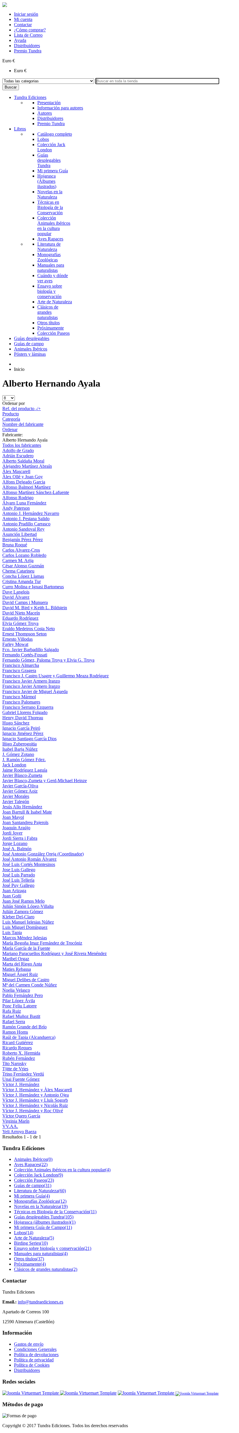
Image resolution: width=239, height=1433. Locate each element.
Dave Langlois (15, 591)
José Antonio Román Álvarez (29, 859)
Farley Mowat (15, 644)
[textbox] (157, 81)
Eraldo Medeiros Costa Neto (28, 628)
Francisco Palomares (21, 701)
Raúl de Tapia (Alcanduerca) (28, 1037)
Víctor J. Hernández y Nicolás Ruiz (35, 1105)
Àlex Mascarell (16, 471)
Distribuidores (27, 45)
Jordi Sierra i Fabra (19, 838)
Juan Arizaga (14, 890)
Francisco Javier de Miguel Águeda (35, 691)
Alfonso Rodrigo (18, 497)
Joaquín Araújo (16, 827)
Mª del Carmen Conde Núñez (29, 984)
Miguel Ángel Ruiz (20, 974)
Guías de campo (32, 1185)
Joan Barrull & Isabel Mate (27, 812)
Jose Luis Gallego (18, 869)
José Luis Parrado (18, 874)
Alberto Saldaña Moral (23, 460)
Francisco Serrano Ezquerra (27, 707)
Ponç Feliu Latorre (19, 1005)
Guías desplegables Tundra (43, 1216)
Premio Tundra (27, 50)
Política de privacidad (34, 1359)
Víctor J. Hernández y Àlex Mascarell (37, 1089)
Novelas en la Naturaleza (41, 1206)
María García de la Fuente (26, 948)
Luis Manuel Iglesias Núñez (28, 922)
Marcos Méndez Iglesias (24, 937)
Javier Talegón (15, 801)
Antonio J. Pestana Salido (26, 518)
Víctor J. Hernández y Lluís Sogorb (35, 1100)
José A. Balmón (16, 848)
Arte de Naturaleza (34, 1237)
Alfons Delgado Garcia (23, 481)
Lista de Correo (28, 35)
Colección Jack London (38, 1174)
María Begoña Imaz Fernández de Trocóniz (42, 942)
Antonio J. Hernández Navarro (30, 513)
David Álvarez (15, 597)
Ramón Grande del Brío (24, 1026)
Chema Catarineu (18, 570)
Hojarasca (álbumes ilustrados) (44, 1222)
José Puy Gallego (18, 885)
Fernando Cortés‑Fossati (24, 654)
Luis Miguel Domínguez (25, 927)
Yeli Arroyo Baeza (19, 1131)
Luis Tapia (12, 932)
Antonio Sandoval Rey (23, 529)
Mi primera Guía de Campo (43, 1227)
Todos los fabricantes (21, 445)
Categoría (11, 419)
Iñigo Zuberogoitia (19, 743)
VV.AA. (10, 1126)
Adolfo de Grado (18, 450)
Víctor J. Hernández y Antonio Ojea (35, 1094)
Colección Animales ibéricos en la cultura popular (62, 1169)
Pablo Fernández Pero (22, 995)
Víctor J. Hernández (20, 1084)
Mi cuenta (23, 19)
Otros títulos (29, 1258)
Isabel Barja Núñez (20, 749)
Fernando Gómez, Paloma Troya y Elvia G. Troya (48, 660)
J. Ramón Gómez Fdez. (24, 759)
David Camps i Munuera (25, 602)
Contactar (23, 24)
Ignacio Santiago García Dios (29, 738)
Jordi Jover (12, 832)
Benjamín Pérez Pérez (22, 539)
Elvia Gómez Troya (20, 623)
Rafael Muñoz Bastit (21, 1016)
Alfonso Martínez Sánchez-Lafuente (35, 492)
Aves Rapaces (31, 1164)
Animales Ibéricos (33, 1159)
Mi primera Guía (32, 1195)
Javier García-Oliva (20, 785)
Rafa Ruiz (11, 1011)
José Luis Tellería (18, 880)
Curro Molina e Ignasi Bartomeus (33, 586)
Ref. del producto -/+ (21, 408)
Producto (10, 413)
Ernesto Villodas (17, 639)
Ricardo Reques (17, 1047)
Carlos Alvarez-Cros (21, 550)
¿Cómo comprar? (30, 29)
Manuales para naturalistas (41, 1253)
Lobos (23, 1232)
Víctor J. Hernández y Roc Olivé (32, 1110)
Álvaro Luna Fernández (24, 502)
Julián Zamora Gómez (22, 911)
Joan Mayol (13, 817)
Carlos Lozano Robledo (24, 555)
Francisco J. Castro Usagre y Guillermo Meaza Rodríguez (55, 675)
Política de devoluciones (36, 1354)
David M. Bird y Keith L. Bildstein (34, 607)
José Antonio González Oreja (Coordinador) (43, 853)
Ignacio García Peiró (21, 728)
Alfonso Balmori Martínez (26, 487)
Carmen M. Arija (18, 560)
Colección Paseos (34, 1180)
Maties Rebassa (16, 969)
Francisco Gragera (19, 670)
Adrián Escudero (18, 455)
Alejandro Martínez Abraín (27, 466)
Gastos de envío (28, 1344)
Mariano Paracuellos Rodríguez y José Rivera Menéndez (54, 953)
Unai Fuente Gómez (21, 1079)
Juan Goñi (11, 895)
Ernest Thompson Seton (24, 633)
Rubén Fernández (18, 1058)
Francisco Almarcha (20, 665)
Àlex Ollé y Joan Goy (22, 476)
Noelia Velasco (16, 990)
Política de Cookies (32, 1365)
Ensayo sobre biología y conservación (52, 1248)
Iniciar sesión (26, 14)
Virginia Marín (15, 1121)
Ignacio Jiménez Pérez (22, 733)
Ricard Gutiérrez (17, 1042)
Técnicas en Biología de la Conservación (55, 1211)
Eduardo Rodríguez (20, 618)
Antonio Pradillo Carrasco (26, 523)
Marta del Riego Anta (22, 963)
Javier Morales (15, 796)
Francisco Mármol (19, 696)
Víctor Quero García (21, 1115)
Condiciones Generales (35, 1349)
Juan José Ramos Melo (23, 901)
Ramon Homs (15, 1032)
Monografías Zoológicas (40, 1201)
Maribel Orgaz (15, 958)
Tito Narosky (14, 1063)
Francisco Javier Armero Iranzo (31, 681)
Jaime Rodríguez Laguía (24, 770)
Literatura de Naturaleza (40, 1190)
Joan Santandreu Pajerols (25, 822)
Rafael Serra (13, 1021)
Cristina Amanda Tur (21, 581)
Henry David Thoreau (22, 717)
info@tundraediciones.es (40, 1301)
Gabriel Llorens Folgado (25, 712)
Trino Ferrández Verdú (23, 1073)
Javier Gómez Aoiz (20, 791)
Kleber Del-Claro (18, 916)
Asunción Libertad (19, 534)
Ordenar (9, 429)
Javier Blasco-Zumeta (22, 775)
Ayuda (20, 40)
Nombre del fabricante (22, 424)
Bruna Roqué (14, 544)
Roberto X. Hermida (21, 1053)
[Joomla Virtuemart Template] (31, 1393)
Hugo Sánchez (15, 722)
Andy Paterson (16, 508)
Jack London (14, 764)
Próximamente (30, 1264)
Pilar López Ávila (18, 1000)
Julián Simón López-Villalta (28, 906)
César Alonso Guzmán (23, 565)
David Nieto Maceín (21, 612)
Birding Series (31, 1243)
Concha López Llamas (23, 576)
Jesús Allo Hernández (22, 806)
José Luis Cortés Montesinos (28, 864)
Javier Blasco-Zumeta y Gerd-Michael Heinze (44, 780)
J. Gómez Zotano (18, 754)
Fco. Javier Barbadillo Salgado (30, 649)
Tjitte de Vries (15, 1068)
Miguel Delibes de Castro (25, 979)
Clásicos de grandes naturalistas (45, 1269)
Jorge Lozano (14, 843)
